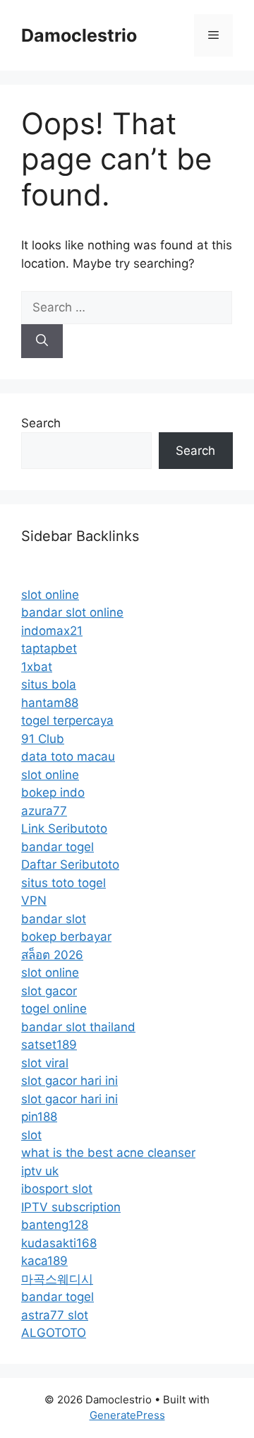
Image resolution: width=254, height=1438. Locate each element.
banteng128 (54, 1225)
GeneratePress (127, 1415)
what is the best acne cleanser (108, 1153)
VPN (34, 900)
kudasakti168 (59, 1243)
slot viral (44, 1063)
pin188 (39, 1117)
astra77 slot (54, 1315)
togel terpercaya (67, 720)
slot (31, 1135)
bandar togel (57, 847)
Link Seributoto (64, 828)
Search (41, 423)
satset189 (49, 1045)
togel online (54, 1009)
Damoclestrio (79, 35)
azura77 (44, 811)
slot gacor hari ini (69, 1081)
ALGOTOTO (53, 1333)
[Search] (42, 341)
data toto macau (68, 756)
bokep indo (53, 792)
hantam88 (49, 703)
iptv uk (40, 1171)
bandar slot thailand (78, 1027)
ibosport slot (56, 1189)
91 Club (42, 739)
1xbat (36, 667)
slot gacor (49, 991)
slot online (50, 595)
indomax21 (52, 631)
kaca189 (44, 1261)
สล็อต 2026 (52, 955)
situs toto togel (63, 883)
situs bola (48, 684)
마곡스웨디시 (57, 1279)
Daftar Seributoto (70, 864)
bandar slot (53, 919)
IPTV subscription (71, 1207)
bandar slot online (72, 612)
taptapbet (49, 648)
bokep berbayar (66, 936)
